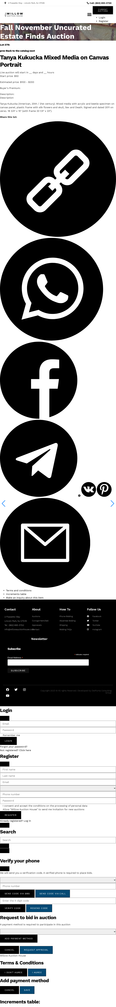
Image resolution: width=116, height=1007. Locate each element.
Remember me (11, 735)
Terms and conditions (18, 590)
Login (8, 741)
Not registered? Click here (15, 750)
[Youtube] (8, 696)
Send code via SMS (17, 893)
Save (27, 990)
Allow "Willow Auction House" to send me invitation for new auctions (43, 809)
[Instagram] (24, 690)
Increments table (16, 594)
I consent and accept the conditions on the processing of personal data (45, 806)
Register (10, 815)
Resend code (39, 908)
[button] (89, 14)
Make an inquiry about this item (25, 597)
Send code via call (53, 893)
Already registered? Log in (15, 820)
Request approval (36, 950)
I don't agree (14, 972)
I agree (37, 972)
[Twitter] (16, 690)
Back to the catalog (17, 50)
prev (2, 50)
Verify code (13, 908)
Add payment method (19, 938)
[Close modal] (4, 718)
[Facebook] (8, 690)
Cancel (9, 950)
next (32, 50)
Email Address (15, 657)
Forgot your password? (13, 746)
